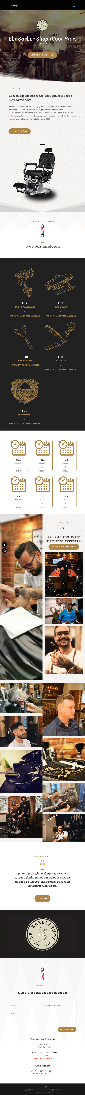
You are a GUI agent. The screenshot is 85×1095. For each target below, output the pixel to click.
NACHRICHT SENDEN (67, 1029)
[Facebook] (4, 544)
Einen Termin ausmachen (64, 547)
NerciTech (47, 1092)
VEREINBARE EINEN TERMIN (42, 55)
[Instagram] (4, 550)
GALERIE (42, 898)
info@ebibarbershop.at (42, 1058)
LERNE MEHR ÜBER (19, 131)
